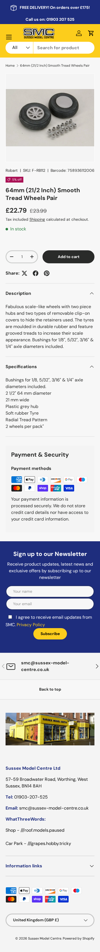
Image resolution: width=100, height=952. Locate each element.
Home (10, 65)
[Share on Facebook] (35, 273)
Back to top (50, 689)
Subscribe (50, 633)
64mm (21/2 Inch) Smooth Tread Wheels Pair (55, 65)
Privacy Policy (31, 625)
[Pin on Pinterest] (46, 273)
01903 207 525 (60, 19)
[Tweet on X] (24, 273)
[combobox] (50, 48)
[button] (91, 33)
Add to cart (68, 256)
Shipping (37, 219)
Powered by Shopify (78, 938)
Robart (12, 170)
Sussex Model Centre (44, 938)
